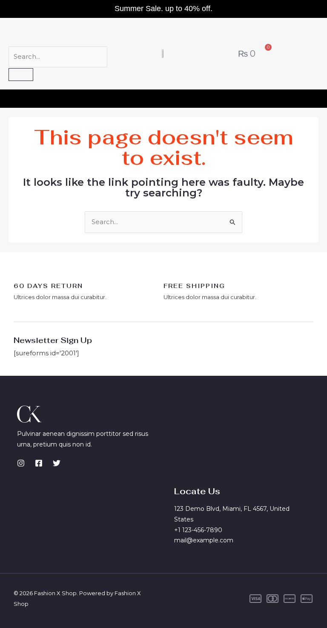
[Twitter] (56, 463)
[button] (163, 96)
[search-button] (21, 74)
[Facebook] (39, 463)
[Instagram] (21, 463)
